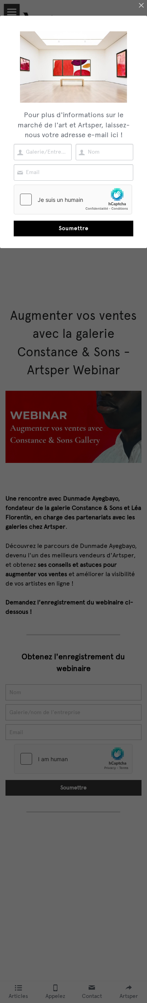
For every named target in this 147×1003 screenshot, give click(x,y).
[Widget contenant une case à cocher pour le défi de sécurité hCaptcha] (73, 199)
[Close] (141, 6)
